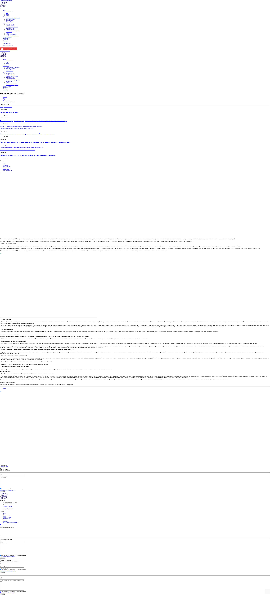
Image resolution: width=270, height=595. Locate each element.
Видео (7, 14)
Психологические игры (11, 34)
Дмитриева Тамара (10, 19)
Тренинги (8, 33)
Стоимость (5, 39)
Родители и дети (7, 167)
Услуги (4, 23)
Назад (4, 388)
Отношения (5, 165)
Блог (7, 13)
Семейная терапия (10, 25)
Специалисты (6, 16)
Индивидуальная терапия (12, 27)
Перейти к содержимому (6, 0)
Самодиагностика (7, 37)
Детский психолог (10, 28)
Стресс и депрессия (7, 170)
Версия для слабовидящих (9, 48)
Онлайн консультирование (12, 35)
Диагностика (9, 32)
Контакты (5, 40)
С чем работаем (9, 11)
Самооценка (6, 169)
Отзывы (7, 15)
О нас (4, 10)
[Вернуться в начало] (3, 6)
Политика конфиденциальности (10, 522)
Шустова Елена (9, 21)
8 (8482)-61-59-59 (4, 466)
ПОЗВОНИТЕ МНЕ (5, 51)
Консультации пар (10, 24)
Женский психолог (10, 29)
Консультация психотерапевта (13, 30)
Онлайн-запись (6, 38)
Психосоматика (6, 166)
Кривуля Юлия (9, 20)
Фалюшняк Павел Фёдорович (13, 18)
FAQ (4, 164)
